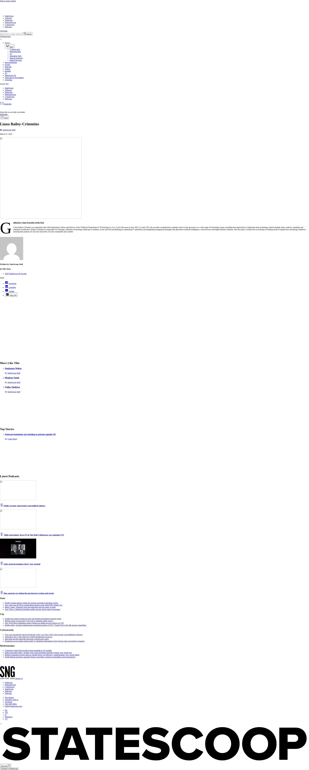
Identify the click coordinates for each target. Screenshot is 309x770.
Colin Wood (12, 439)
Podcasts (8, 67)
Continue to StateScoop (9, 769)
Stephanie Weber (13, 368)
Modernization (15, 52)
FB (6, 710)
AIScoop (8, 18)
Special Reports (11, 62)
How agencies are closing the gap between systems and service (28, 593)
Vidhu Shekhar (12, 387)
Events (7, 65)
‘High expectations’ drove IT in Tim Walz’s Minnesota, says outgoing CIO (33, 535)
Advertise (3, 31)
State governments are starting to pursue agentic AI (30, 434)
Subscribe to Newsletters (14, 78)
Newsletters (9, 697)
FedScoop (9, 20)
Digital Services (16, 60)
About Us (19, 678)
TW (6, 712)
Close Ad (4, 766)
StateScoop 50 (10, 75)
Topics (7, 43)
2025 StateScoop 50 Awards (15, 274)
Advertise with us (11, 700)
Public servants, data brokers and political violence (24, 506)
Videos (7, 69)
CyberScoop (9, 25)
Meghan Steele (12, 377)
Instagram (8, 717)
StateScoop (9, 16)
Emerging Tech (15, 56)
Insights (8, 71)
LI (6, 715)
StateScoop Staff (9, 130)
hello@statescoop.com (13, 706)
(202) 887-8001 (11, 704)
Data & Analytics (16, 58)
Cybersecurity (15, 49)
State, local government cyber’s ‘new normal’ (22, 564)
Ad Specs (8, 702)
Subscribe (7, 104)
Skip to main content (8, 1)
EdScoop (8, 27)
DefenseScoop (10, 22)
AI (11, 54)
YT (6, 719)
